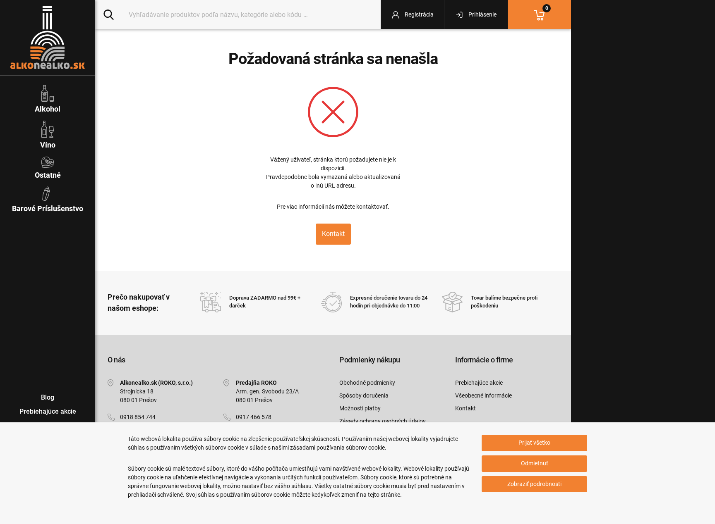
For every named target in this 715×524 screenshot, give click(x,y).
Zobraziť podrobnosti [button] (534, 484)
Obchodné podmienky (367, 382)
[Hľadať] (108, 14)
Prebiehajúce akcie (479, 382)
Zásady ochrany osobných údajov (382, 421)
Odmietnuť (534, 463)
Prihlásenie (482, 14)
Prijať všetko (534, 442)
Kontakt (333, 234)
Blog (47, 397)
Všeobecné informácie (483, 395)
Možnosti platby (360, 408)
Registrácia (418, 14)
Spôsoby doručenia (364, 395)
